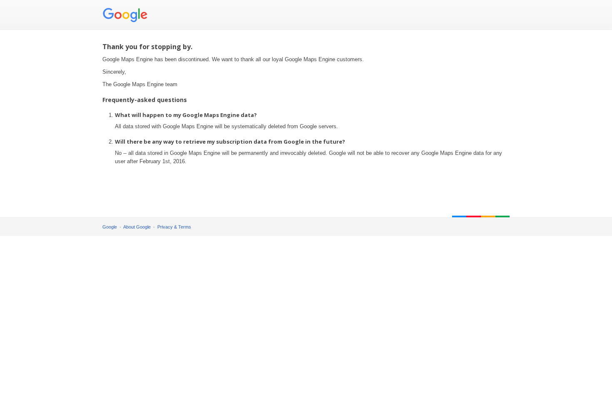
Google (109, 226)
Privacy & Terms (174, 226)
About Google (137, 226)
